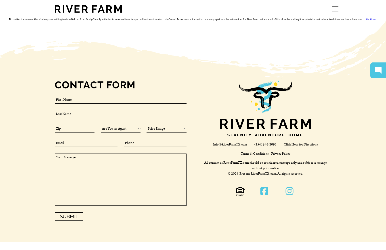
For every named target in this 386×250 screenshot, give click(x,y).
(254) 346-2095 (265, 144)
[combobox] (121, 128)
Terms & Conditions (255, 153)
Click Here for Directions (301, 144)
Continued (371, 19)
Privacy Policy (280, 153)
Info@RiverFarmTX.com (230, 144)
